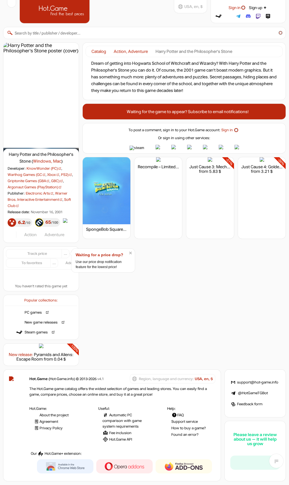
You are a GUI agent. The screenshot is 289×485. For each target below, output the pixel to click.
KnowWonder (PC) (42, 169)
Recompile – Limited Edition (164, 167)
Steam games (36, 332)
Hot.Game (55, 11)
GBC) (55, 181)
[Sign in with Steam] (219, 16)
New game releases (41, 322)
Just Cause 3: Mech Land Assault (221, 167)
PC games (33, 312)
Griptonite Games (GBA (27, 181)
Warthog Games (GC (25, 175)
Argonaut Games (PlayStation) (33, 187)
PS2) (65, 175)
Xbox (51, 175)
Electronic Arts (38, 193)
